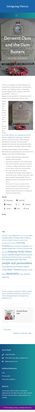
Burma (4, 240)
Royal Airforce (26, 293)
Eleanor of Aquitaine (22, 246)
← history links (6, 329)
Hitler (30, 248)
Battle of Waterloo (25, 238)
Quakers (9, 266)
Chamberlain (16, 240)
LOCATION (9, 293)
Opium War (18, 259)
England (10, 291)
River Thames (14, 269)
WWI (7, 277)
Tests (3, 293)
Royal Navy (24, 270)
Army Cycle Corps (24, 235)
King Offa (29, 255)
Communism (5, 243)
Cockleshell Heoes (23, 240)
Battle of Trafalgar (14, 238)
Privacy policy (6, 376)
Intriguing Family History (20, 251)
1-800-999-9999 (10, 354)
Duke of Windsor (12, 243)
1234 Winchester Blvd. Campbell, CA (16, 358)
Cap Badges (9, 240)
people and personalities (17, 263)
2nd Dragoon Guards (7, 235)
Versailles (21, 274)
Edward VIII (13, 246)
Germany (26, 248)
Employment (17, 293)
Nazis (29, 257)
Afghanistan (16, 235)
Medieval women (16, 257)
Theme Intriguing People (9, 296)
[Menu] (16, 15)
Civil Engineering (23, 296)
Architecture (17, 291)
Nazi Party (24, 257)
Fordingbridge (19, 248)
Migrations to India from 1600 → (23, 333)
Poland (4, 266)
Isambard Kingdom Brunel (17, 255)
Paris (24, 259)
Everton (31, 246)
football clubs (12, 248)
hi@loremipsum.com (11, 361)
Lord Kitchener (6, 257)
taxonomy (12, 273)
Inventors (5, 255)
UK (10, 298)
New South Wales (8, 259)
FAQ (3, 373)
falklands (4, 248)
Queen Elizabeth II (18, 266)
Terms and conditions (8, 379)
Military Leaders (27, 291)
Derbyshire (5, 298)
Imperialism (4, 252)
